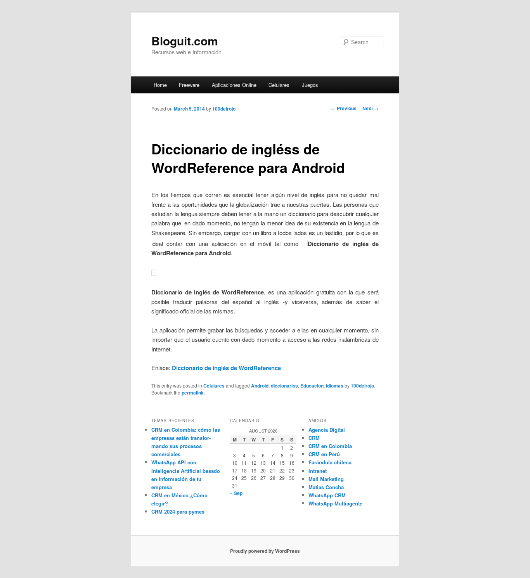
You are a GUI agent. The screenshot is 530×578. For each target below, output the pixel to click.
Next (370, 108)
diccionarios (284, 385)
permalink (193, 392)
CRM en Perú (324, 454)
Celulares (278, 84)
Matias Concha (326, 487)
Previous (344, 108)
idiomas (334, 385)
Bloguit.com (184, 40)
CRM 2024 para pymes (177, 511)
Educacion (312, 385)
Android (259, 385)
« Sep (236, 493)
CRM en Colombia (330, 446)
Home (160, 84)
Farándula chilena (330, 462)
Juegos (310, 84)
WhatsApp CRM (327, 495)
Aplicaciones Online (234, 84)
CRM (314, 437)
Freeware (189, 84)
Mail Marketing (326, 479)
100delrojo (224, 108)
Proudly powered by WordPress (265, 550)
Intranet (317, 470)
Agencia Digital (326, 429)
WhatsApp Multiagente (335, 503)
